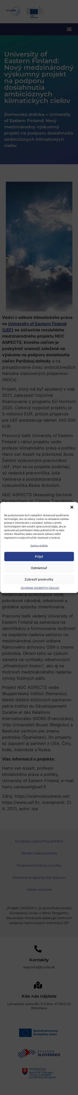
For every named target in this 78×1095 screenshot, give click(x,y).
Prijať (39, 557)
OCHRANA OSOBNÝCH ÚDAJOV (40, 587)
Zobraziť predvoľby (39, 579)
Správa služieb (39, 545)
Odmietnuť (39, 568)
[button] (72, 507)
